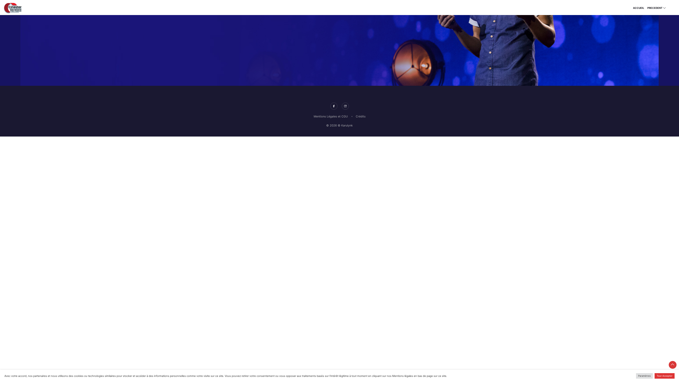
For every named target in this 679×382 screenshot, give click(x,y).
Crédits (360, 116)
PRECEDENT (654, 7)
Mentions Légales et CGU (331, 116)
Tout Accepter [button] (664, 375)
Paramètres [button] (644, 375)
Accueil (638, 7)
